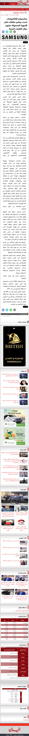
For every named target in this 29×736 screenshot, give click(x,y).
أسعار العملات (22, 616)
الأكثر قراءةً (23, 449)
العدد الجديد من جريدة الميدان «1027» (10, 541)
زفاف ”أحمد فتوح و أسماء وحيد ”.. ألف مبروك (8, 597)
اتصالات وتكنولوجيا (18, 12)
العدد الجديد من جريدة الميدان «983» (11, 560)
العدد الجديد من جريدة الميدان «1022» (10, 547)
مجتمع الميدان (22, 573)
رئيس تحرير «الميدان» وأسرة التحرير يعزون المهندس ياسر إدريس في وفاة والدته (21, 597)
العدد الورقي (22, 538)
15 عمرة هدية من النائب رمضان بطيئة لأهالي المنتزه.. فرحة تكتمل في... (21, 583)
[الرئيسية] (13, 3)
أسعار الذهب (22, 645)
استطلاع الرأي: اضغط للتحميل (21, 610)
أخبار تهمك (23, 489)
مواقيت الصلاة (22, 686)
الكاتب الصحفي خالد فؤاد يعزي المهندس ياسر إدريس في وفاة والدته (8, 583)
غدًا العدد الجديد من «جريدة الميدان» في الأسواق (10, 554)
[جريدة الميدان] (14, 346)
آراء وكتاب (23, 371)
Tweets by (25, 720)
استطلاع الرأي (22, 607)
